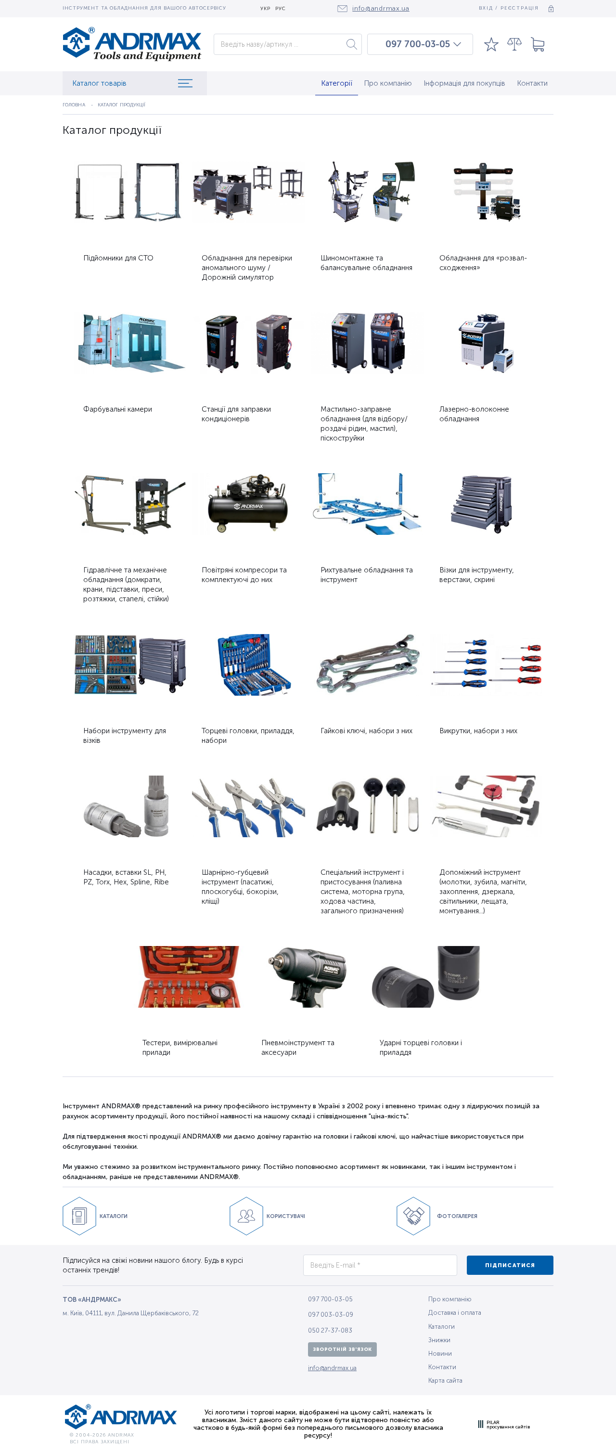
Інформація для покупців (464, 83)
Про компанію (388, 83)
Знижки (439, 1340)
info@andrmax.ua (332, 1368)
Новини (440, 1353)
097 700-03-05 (417, 44)
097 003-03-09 (330, 1314)
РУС (280, 9)
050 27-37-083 (330, 1330)
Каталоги (441, 1326)
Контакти (532, 83)
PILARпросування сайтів (508, 1424)
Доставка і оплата (454, 1312)
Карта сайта (445, 1380)
